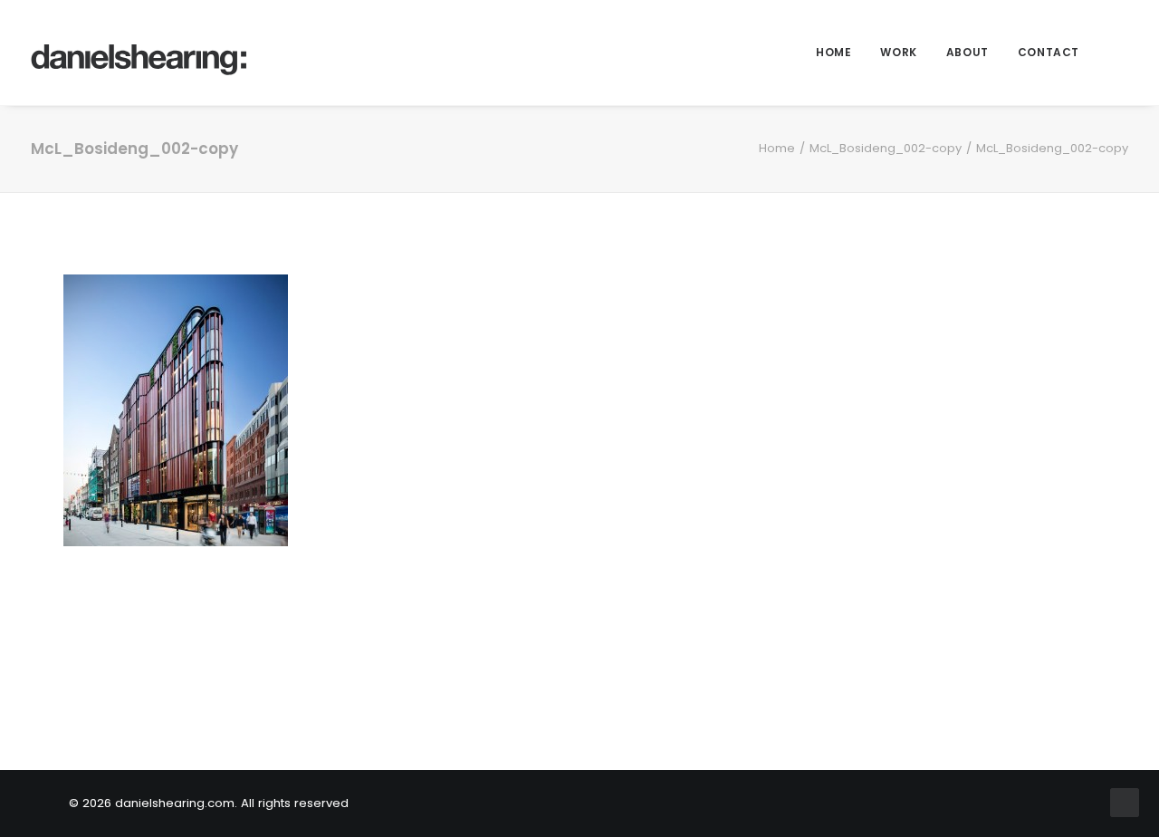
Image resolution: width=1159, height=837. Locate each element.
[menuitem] (833, 52)
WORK (898, 52)
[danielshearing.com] (139, 52)
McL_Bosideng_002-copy (885, 148)
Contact (1048, 52)
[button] (1120, 52)
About (967, 52)
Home (833, 52)
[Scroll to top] (1124, 801)
